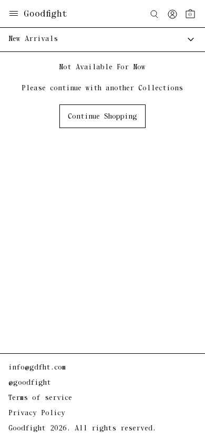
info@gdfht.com (37, 368)
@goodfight (29, 383)
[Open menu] (13, 14)
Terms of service (40, 398)
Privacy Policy (36, 413)
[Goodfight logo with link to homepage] (50, 14)
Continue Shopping (102, 117)
